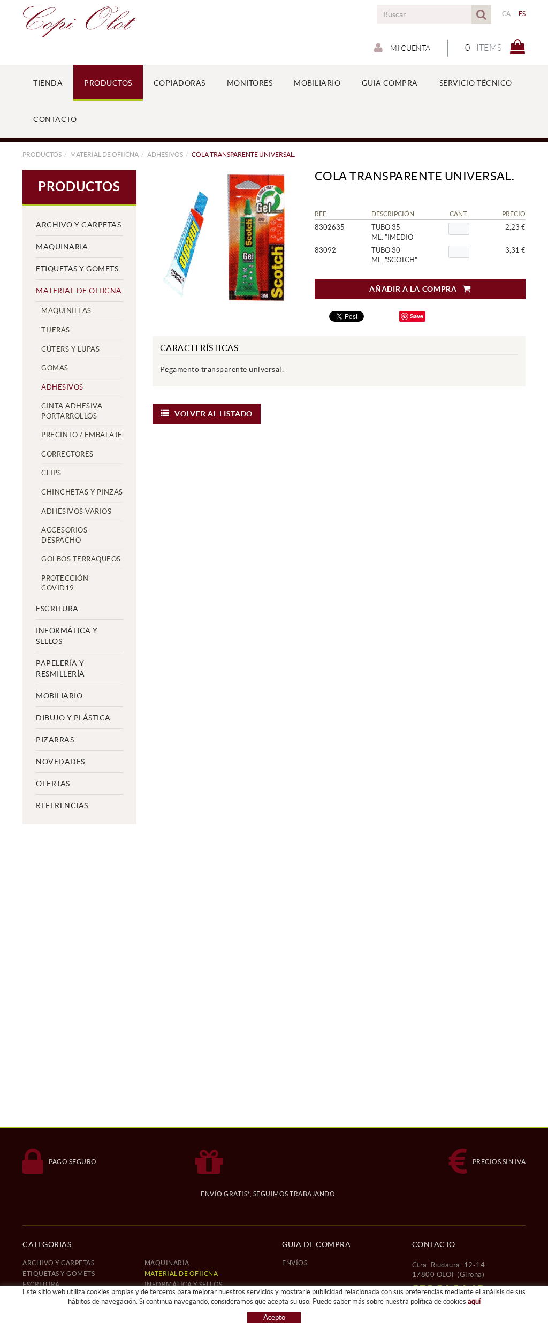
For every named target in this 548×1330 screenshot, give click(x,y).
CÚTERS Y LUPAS (70, 349)
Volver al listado (213, 413)
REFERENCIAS (62, 805)
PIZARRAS (55, 739)
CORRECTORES (67, 454)
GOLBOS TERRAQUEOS (81, 559)
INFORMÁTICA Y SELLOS (67, 635)
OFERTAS (53, 783)
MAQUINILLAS (66, 311)
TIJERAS (55, 330)
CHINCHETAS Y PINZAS (82, 492)
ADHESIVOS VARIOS (76, 511)
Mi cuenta (409, 48)
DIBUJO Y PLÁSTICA (73, 717)
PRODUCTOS (42, 154)
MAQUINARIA (62, 246)
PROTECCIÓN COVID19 (64, 583)
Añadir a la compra (413, 289)
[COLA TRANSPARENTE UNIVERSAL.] (222, 239)
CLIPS (51, 473)
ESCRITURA (57, 608)
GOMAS (54, 368)
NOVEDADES (60, 761)
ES (522, 13)
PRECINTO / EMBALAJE (82, 435)
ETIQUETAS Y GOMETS (77, 268)
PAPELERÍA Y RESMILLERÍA (60, 668)
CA (506, 13)
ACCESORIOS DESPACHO (64, 535)
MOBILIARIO (59, 695)
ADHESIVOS (165, 154)
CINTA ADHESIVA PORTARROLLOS (71, 411)
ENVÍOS (294, 1262)
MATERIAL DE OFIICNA (104, 154)
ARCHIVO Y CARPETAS (78, 225)
